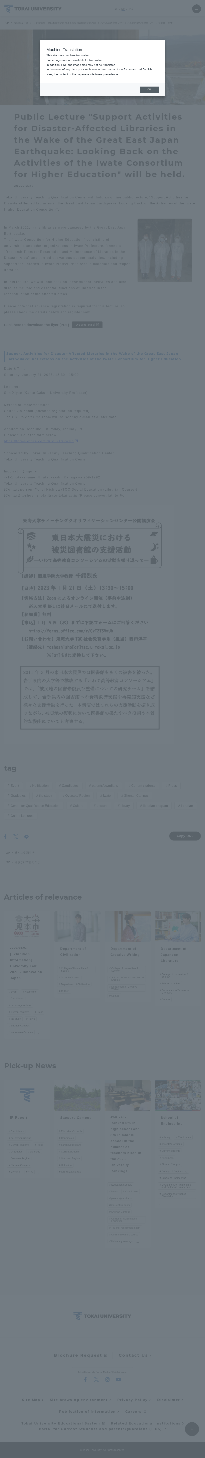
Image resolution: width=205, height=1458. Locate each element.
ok (149, 89)
